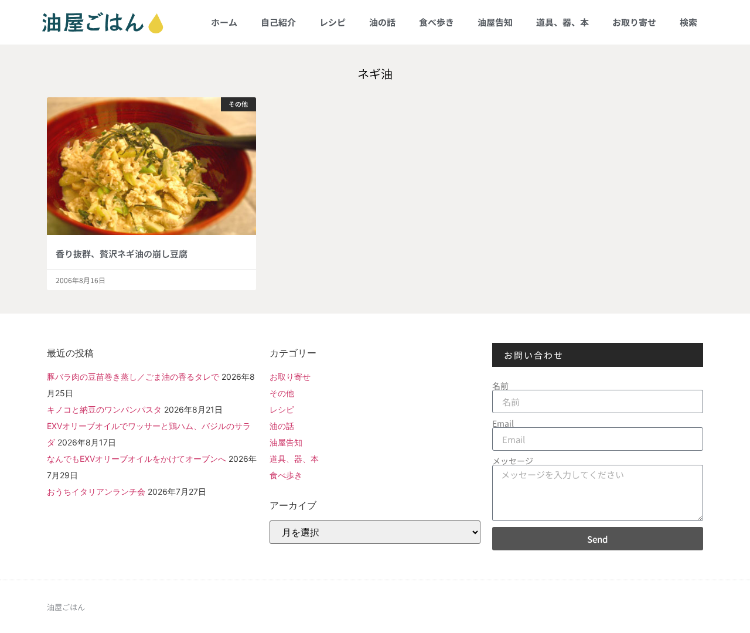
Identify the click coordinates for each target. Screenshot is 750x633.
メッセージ (512, 461)
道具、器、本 (562, 22)
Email (503, 423)
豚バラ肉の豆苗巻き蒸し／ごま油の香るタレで (133, 377)
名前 (500, 386)
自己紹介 (278, 22)
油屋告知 (495, 22)
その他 (282, 393)
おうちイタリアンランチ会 (96, 491)
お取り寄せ (634, 22)
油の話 (382, 22)
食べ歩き (436, 22)
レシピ (332, 22)
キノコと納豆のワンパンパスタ (104, 409)
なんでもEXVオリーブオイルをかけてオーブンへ (136, 459)
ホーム (224, 22)
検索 (688, 22)
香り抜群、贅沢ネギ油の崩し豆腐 (122, 253)
